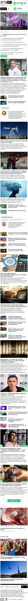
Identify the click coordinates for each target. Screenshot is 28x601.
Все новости (4, 56)
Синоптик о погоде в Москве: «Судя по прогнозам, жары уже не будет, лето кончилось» (17, 413)
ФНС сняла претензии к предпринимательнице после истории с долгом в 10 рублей (13, 275)
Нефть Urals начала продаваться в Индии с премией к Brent (14, 141)
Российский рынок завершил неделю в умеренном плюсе (16, 96)
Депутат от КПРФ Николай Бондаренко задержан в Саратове (13, 394)
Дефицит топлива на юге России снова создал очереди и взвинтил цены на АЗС (17, 239)
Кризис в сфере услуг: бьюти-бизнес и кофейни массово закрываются (16, 330)
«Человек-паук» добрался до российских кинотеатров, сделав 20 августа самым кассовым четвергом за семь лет (13, 172)
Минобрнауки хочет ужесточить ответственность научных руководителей (17, 323)
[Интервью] (13, 59)
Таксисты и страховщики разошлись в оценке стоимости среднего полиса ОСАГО (16, 337)
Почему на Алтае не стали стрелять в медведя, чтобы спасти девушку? (18, 233)
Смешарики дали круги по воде (17, 210)
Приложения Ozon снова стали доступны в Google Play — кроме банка (17, 408)
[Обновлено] (14, 375)
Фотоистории (4, 536)
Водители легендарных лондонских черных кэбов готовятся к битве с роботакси (16, 317)
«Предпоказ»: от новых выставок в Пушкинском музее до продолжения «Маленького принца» (12, 360)
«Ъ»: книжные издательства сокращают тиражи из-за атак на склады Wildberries (17, 425)
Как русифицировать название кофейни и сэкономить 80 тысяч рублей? (13, 484)
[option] (14, 516)
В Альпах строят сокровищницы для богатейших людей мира (17, 102)
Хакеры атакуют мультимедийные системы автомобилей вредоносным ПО (13, 305)
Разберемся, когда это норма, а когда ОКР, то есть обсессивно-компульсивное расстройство (12, 201)
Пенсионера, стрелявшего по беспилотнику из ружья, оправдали (16, 420)
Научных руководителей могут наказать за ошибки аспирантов (17, 244)
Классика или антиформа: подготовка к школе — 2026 (15, 250)
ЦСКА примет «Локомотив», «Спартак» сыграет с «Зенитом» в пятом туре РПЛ (17, 206)
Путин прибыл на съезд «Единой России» (13, 42)
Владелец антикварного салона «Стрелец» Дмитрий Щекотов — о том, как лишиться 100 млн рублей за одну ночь (13, 450)
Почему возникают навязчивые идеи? (12, 199)
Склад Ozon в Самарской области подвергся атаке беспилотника (12, 27)
